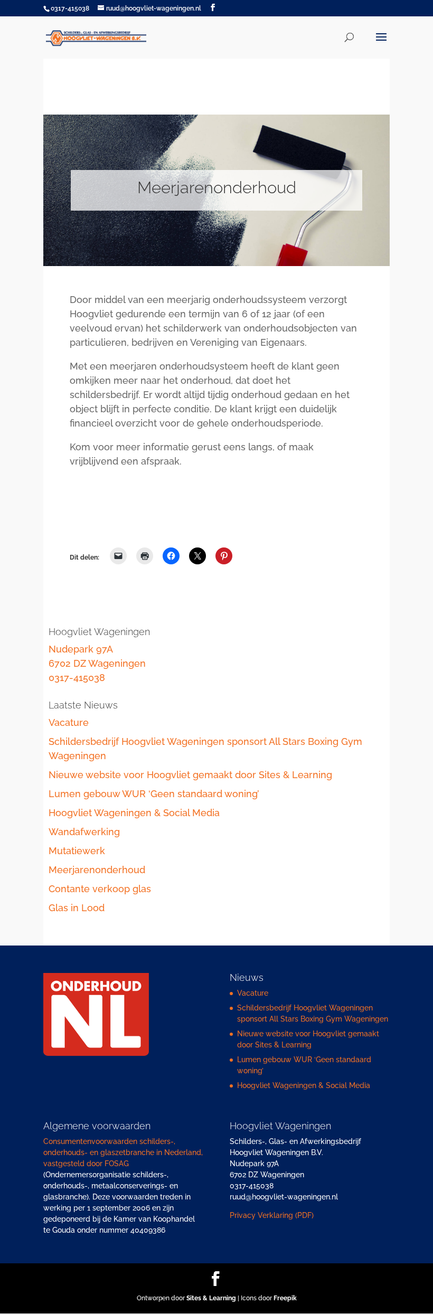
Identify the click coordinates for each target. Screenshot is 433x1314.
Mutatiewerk (77, 850)
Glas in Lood (77, 907)
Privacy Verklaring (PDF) (272, 1215)
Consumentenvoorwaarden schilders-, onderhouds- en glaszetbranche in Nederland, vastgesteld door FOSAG (123, 1152)
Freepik (285, 1298)
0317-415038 (77, 677)
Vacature (69, 722)
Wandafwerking (84, 831)
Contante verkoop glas (100, 888)
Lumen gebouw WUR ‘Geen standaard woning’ (154, 793)
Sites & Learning (211, 1298)
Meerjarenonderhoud (97, 869)
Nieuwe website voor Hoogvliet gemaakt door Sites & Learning (190, 774)
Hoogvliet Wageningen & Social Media (134, 812)
